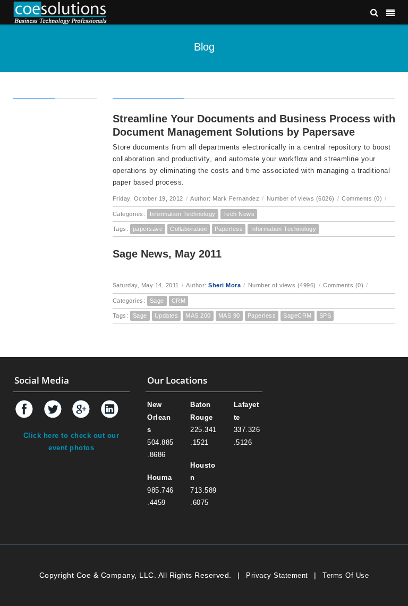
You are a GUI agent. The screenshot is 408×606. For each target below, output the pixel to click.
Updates (166, 315)
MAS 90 (229, 315)
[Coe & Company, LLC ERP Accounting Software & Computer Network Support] (60, 11)
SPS (325, 315)
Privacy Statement (277, 575)
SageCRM (297, 315)
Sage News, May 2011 (167, 254)
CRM (179, 300)
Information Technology (183, 214)
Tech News (239, 214)
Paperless (229, 229)
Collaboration (188, 229)
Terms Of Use (345, 575)
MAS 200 (198, 315)
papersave (148, 229)
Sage (157, 300)
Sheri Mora (224, 285)
